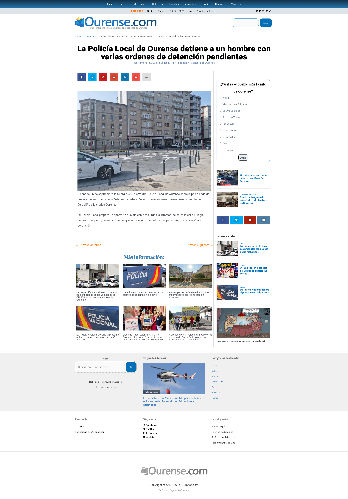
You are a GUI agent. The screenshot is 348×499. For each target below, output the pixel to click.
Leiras (190, 11)
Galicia (215, 370)
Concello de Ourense (203, 62)
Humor (215, 397)
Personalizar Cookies (223, 442)
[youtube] (267, 11)
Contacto (80, 426)
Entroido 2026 (177, 11)
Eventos (216, 387)
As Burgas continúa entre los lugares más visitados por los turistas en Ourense (189, 295)
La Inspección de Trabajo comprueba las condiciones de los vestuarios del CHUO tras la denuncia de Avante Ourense (96, 296)
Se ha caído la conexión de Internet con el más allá (241, 341)
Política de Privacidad (224, 437)
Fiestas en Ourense (156, 11)
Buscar (266, 23)
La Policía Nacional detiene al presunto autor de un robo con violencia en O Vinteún (97, 337)
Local (214, 365)
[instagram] (263, 11)
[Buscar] (131, 367)
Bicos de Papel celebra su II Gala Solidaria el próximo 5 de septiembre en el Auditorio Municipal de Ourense (143, 337)
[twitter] (260, 11)
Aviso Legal (218, 426)
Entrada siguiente (200, 245)
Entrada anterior (88, 245)
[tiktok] (270, 11)
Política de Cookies (222, 431)
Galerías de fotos (206, 11)
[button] (126, 4)
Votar (243, 157)
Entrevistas (217, 381)
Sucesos (164, 62)
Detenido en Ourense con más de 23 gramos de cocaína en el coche (143, 293)
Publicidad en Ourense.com (90, 431)
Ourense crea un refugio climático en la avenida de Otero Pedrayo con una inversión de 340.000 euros (190, 337)
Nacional (216, 376)
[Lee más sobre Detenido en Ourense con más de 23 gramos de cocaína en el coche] (144, 276)
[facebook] (257, 11)
